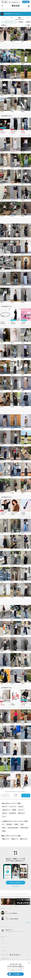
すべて (4, 17)
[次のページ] (25, 795)
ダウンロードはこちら (15, 882)
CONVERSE (9, 824)
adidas (3, 831)
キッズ (27, 17)
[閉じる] (28, 962)
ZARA (22, 824)
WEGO (3, 827)
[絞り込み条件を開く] (2, 22)
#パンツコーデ (12, 806)
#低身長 (14, 809)
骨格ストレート (5, 839)
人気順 (28, 25)
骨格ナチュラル (23, 839)
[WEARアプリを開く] (28, 6)
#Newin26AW (12, 813)
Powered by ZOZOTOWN (25, 135)
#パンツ (4, 816)
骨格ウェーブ (15, 839)
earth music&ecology (13, 827)
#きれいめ (20, 806)
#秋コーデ (4, 806)
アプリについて (15, 886)
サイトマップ (4, 943)
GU (3, 824)
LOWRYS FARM (24, 827)
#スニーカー (21, 809)
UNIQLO (16, 824)
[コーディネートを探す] (15, 9)
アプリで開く (26, 1)
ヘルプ (2, 939)
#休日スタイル (21, 813)
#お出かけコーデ (6, 809)
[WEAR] (15, 6)
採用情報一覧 (27, 922)
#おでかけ (4, 813)
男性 (11, 17)
